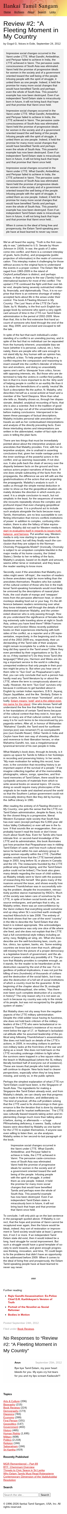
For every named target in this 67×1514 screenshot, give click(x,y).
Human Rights (11, 1433)
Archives (19, 11)
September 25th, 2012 (48, 1362)
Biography (9, 1404)
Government (10, 1426)
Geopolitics (9, 1423)
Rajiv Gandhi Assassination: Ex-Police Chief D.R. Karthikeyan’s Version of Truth (32, 1299)
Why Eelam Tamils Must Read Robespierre (28, 1473)
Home (7, 11)
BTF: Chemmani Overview (18, 1467)
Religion (8, 1443)
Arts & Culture (11, 1401)
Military (7, 1436)
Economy (8, 1417)
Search (42, 11)
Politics (7, 1439)
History (7, 1430)
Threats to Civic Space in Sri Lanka (24, 1470)
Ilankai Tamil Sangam (30, 5)
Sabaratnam (10, 1446)
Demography (11, 1410)
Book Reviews (25, 1328)
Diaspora (8, 1414)
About (31, 11)
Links (53, 11)
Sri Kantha (9, 1449)
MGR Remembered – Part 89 (20, 1463)
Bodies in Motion (19, 1314)
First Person (10, 1420)
